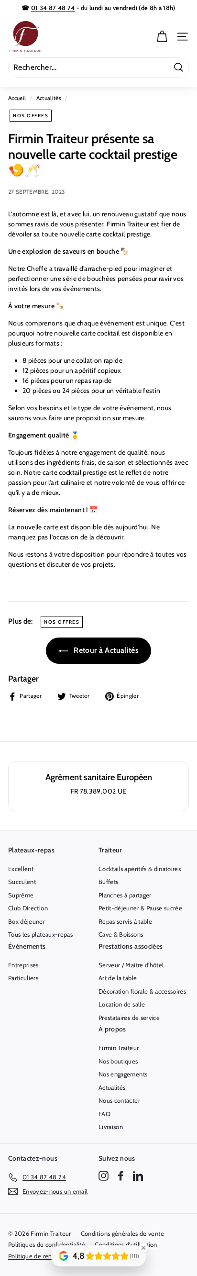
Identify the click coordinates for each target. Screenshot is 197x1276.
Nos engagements (122, 1074)
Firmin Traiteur (118, 1048)
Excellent (20, 869)
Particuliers (23, 978)
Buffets (108, 881)
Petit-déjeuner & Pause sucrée (140, 908)
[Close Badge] (143, 1248)
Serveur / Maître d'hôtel (131, 965)
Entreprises (23, 965)
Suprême (20, 895)
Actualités (49, 98)
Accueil (17, 98)
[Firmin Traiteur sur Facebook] (121, 1176)
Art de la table (117, 978)
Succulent (22, 881)
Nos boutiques (118, 1061)
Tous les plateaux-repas (40, 934)
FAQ (104, 1114)
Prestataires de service (129, 1017)
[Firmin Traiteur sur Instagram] (103, 1176)
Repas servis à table (125, 921)
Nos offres (30, 115)
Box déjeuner (26, 921)
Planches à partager (125, 895)
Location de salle (121, 1004)
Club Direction (28, 908)
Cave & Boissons (120, 934)
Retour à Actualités (105, 650)
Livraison (110, 1126)
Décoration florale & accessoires (142, 991)
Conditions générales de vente (122, 1233)
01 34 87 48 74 (53, 7)
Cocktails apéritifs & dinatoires (139, 869)
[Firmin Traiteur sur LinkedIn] (138, 1176)
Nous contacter (119, 1100)
